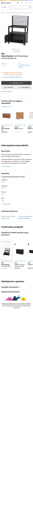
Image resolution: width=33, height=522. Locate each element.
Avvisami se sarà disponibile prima (12, 77)
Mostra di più (6, 166)
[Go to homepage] (5, 3)
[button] (16, 74)
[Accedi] (21, 3)
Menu (4, 7)
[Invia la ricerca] (10, 7)
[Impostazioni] (17, 3)
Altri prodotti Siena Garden (24, 65)
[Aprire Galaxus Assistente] (26, 3)
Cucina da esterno (5, 125)
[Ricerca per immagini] (30, 7)
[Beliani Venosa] (19, 121)
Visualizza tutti (5, 106)
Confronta (10, 87)
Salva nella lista (25, 87)
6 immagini (16, 51)
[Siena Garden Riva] (6, 121)
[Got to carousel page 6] (19, 49)
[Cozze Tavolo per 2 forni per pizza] (19, 254)
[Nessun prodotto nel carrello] (30, 3)
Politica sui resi (5, 218)
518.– (3, 54)
